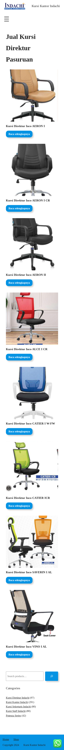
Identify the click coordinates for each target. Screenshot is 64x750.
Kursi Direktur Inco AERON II (26, 274)
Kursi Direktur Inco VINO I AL (26, 646)
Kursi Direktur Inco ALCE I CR (26, 349)
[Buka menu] (7, 19)
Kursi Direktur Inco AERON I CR (28, 200)
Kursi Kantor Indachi (46, 6)
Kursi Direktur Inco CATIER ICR (28, 498)
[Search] (51, 676)
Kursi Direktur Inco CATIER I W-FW (30, 423)
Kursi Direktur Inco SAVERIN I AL (29, 572)
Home (6, 739)
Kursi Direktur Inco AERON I (25, 126)
